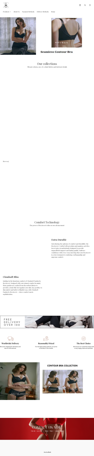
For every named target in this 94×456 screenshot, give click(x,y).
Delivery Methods (43, 12)
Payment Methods (28, 12)
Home (53, 12)
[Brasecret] (6, 5)
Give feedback (47, 452)
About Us (16, 12)
